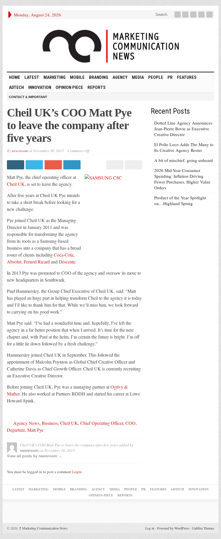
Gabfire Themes (203, 528)
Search (160, 14)
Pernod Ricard (37, 262)
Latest (31, 77)
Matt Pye (35, 430)
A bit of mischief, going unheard (183, 160)
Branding (98, 77)
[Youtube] (202, 14)
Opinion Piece (69, 87)
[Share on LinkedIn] (72, 164)
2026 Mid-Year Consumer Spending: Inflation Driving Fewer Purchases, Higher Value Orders (182, 178)
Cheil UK (16, 184)
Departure (16, 430)
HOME (14, 77)
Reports (96, 87)
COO (130, 423)
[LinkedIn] (194, 14)
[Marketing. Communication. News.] (110, 45)
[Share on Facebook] (16, 164)
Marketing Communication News (43, 528)
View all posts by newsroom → (34, 456)
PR (170, 77)
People (155, 77)
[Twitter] (186, 14)
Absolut (14, 262)
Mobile (77, 77)
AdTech (16, 87)
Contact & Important (28, 97)
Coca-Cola (63, 255)
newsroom (20, 150)
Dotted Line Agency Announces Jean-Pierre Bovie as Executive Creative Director (183, 128)
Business (50, 423)
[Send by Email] (132, 164)
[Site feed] (210, 14)
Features (187, 77)
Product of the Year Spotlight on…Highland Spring (180, 200)
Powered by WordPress (173, 528)
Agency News (26, 423)
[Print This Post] (113, 164)
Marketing (54, 77)
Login (77, 471)
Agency (120, 77)
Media (138, 77)
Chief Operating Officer (101, 423)
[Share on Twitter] (35, 164)
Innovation (39, 87)
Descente (67, 262)
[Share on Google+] (54, 164)
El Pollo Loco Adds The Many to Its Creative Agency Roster (184, 147)
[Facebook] (178, 14)
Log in (149, 528)
